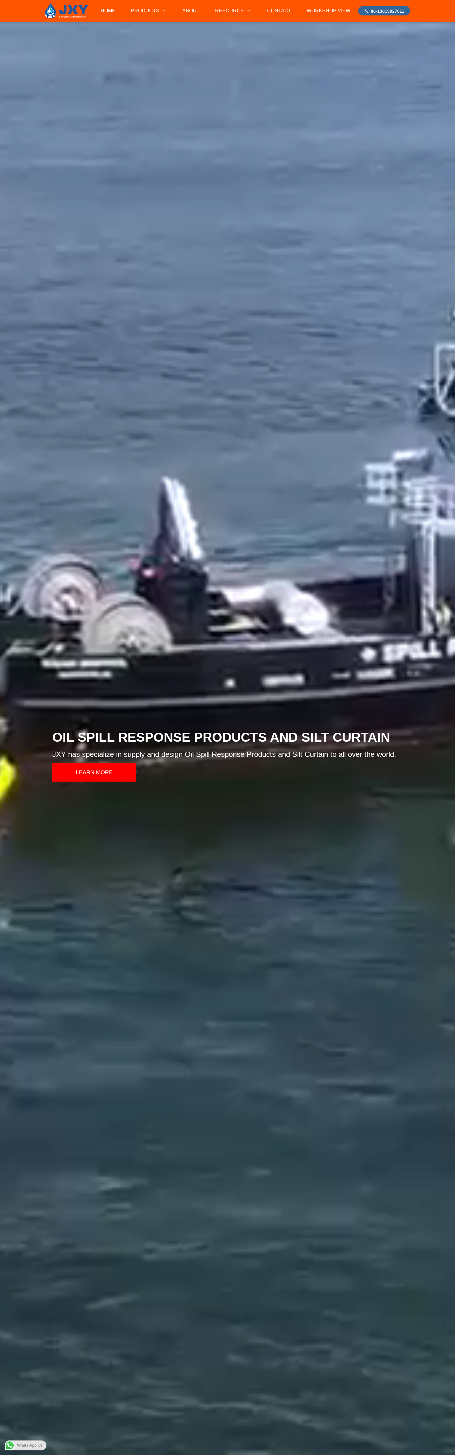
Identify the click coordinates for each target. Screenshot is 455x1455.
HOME (108, 10)
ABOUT (191, 10)
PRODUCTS (146, 10)
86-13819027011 (387, 11)
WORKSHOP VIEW (328, 10)
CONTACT (279, 10)
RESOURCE (230, 10)
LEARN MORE (94, 772)
